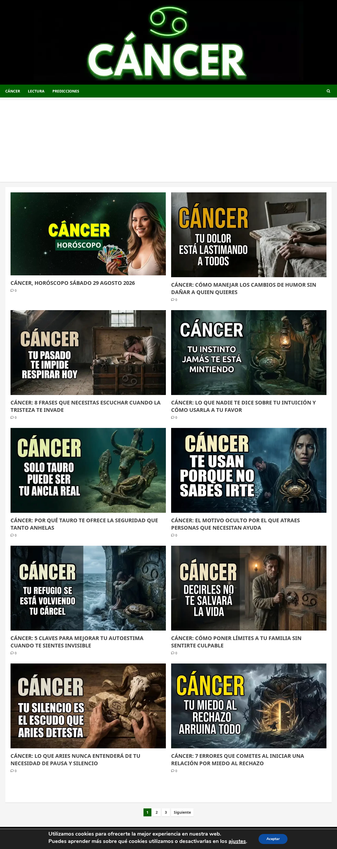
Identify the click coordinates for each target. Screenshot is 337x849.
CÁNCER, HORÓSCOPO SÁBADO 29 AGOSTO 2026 (73, 282)
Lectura (36, 91)
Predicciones (65, 91)
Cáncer (12, 91)
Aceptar (273, 838)
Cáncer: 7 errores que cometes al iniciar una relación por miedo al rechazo (237, 759)
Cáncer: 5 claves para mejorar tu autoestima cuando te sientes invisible (77, 642)
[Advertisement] (168, 137)
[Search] (328, 91)
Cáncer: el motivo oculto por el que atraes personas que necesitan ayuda (235, 524)
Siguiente (182, 812)
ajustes (237, 841)
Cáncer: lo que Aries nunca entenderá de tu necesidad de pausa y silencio (75, 759)
